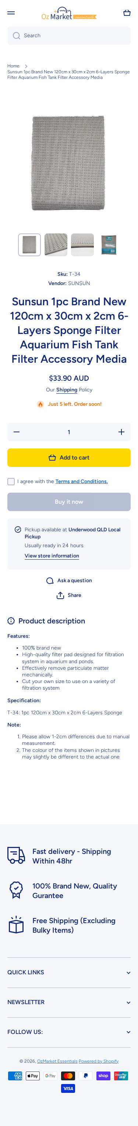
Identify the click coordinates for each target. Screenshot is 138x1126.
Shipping (66, 390)
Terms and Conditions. (82, 481)
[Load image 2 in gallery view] (56, 244)
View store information (52, 556)
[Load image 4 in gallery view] (109, 244)
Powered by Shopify (98, 1061)
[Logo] (69, 13)
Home (13, 65)
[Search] (13, 36)
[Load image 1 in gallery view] (29, 244)
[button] (127, 13)
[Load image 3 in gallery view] (82, 244)
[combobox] (69, 36)
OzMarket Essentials (57, 1061)
